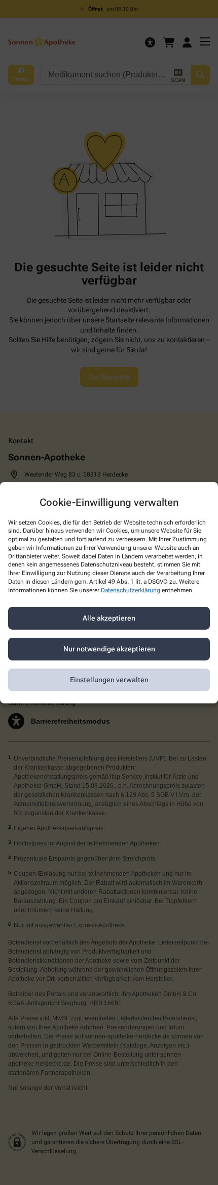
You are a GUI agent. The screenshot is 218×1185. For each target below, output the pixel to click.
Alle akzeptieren (109, 618)
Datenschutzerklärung (130, 590)
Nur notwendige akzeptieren (109, 649)
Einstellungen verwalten (109, 680)
